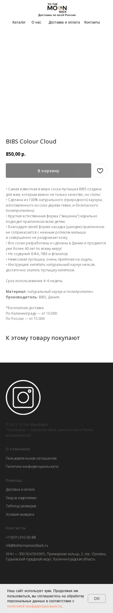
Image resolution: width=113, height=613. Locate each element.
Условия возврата (20, 514)
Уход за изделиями (21, 497)
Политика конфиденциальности (32, 466)
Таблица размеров (21, 505)
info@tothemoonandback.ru (27, 545)
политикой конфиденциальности (34, 606)
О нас (36, 22)
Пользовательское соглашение (31, 458)
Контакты (92, 22)
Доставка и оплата (64, 22)
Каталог (18, 22)
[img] (57, 7)
